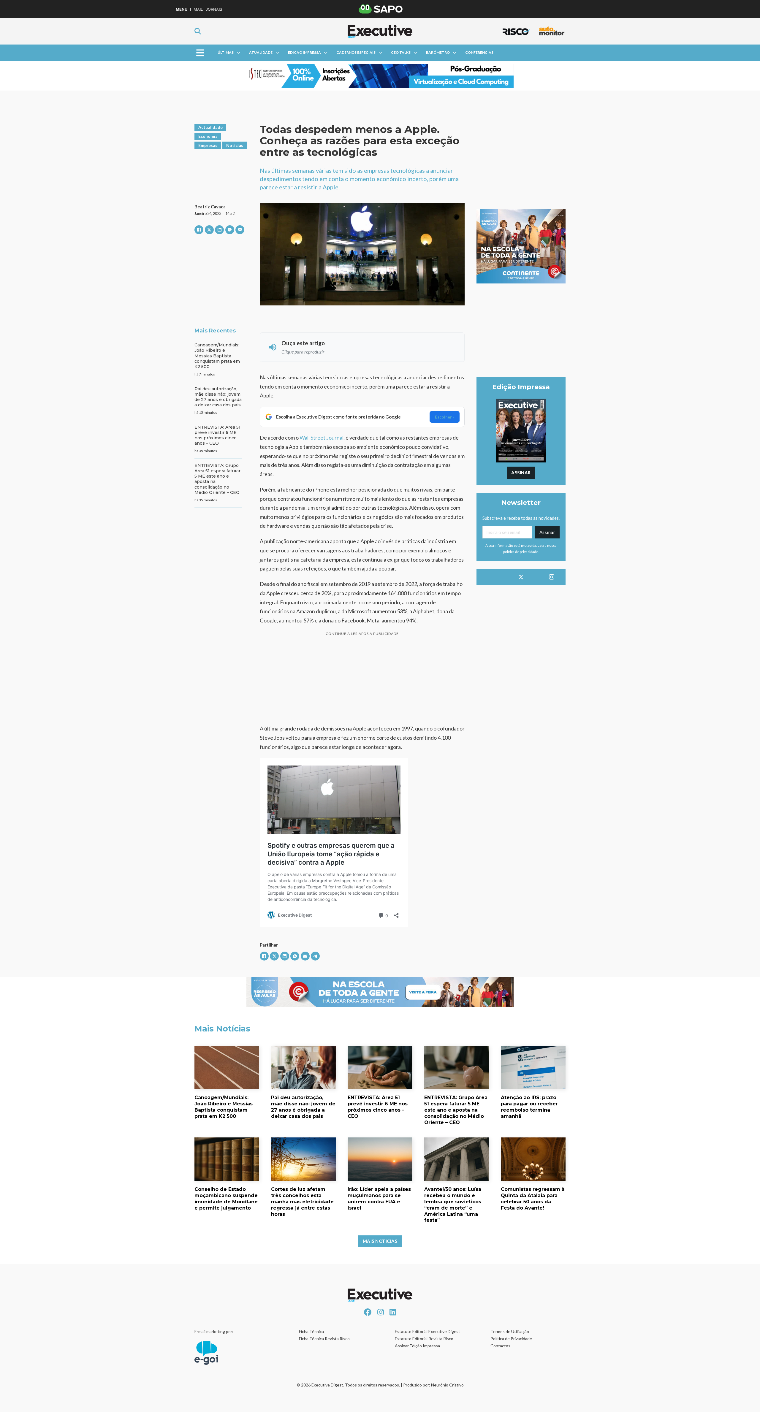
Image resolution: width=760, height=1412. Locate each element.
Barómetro (438, 52)
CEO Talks (401, 52)
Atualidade (261, 52)
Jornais (214, 9)
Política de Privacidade (511, 1338)
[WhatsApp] (229, 229)
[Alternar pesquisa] (197, 31)
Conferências (479, 52)
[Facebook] (198, 229)
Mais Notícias (380, 1241)
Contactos (500, 1345)
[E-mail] (239, 229)
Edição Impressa (304, 52)
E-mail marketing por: (213, 1331)
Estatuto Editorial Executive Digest (427, 1331)
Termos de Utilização (509, 1331)
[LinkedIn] (219, 229)
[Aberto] (200, 52)
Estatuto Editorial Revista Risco (424, 1338)
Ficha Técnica (311, 1331)
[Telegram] (315, 956)
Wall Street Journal (321, 437)
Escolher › (444, 416)
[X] (209, 229)
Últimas (226, 52)
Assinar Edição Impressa (417, 1345)
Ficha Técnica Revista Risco (324, 1338)
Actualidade (210, 127)
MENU (181, 9)
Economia (208, 136)
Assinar (521, 472)
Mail (198, 9)
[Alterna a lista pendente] (238, 53)
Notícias (234, 145)
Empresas (207, 145)
